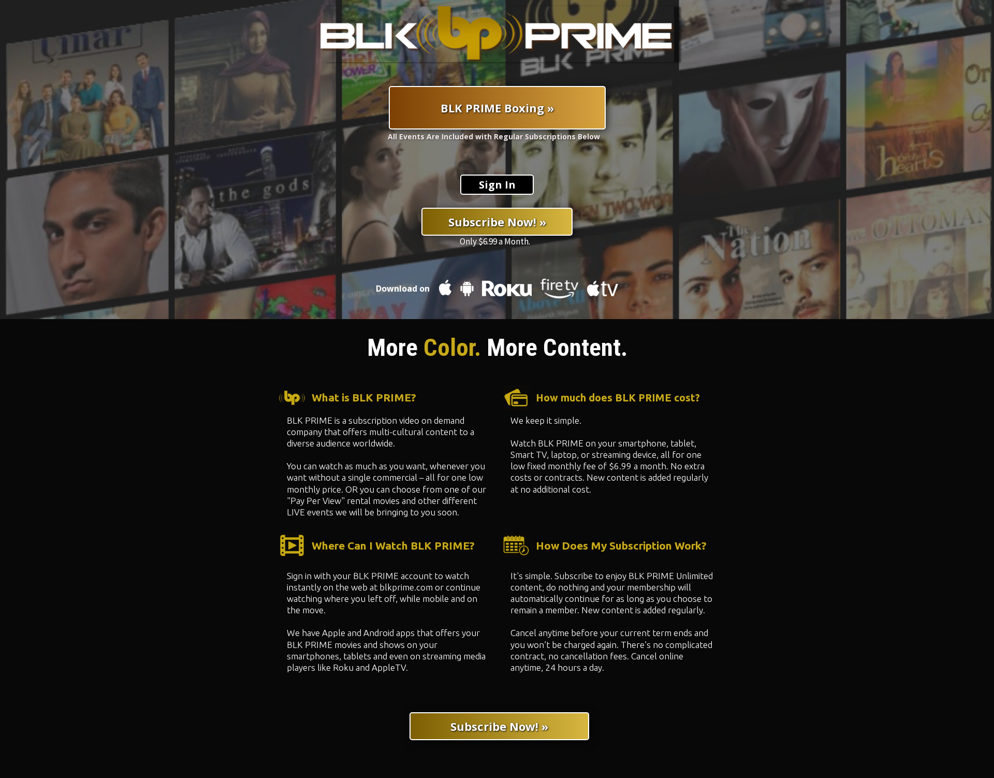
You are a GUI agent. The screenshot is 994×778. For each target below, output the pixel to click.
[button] (497, 185)
